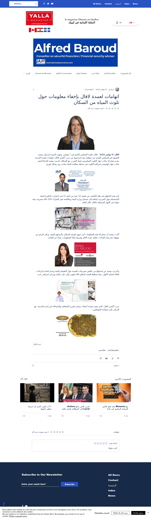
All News (114, 475)
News (111, 495)
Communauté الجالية (63, 73)
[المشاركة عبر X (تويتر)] (112, 358)
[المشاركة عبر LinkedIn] (106, 358)
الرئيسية (112, 485)
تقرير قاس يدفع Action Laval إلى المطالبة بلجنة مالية (76, 407)
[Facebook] (44, 3)
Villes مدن (95, 73)
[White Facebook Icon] (22, 506)
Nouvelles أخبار (109, 73)
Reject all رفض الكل (120, 513)
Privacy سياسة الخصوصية (18, 516)
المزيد (28, 73)
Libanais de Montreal (43, 73)
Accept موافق (138, 513)
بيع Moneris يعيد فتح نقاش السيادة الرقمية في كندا (115, 407)
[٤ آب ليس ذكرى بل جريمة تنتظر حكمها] (37, 392)
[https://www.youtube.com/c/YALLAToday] (26, 506)
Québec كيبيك (81, 73)
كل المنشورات (125, 73)
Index (111, 490)
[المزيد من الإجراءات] (33, 89)
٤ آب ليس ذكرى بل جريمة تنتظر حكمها (39, 407)
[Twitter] (48, 3)
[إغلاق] (148, 513)
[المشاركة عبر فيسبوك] (118, 358)
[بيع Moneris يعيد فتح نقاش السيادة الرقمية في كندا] (114, 392)
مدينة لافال (37, 344)
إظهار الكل (23, 379)
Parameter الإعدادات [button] (102, 513)
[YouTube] (52, 3)
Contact (113, 480)
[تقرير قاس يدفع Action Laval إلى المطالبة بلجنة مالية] (76, 392)
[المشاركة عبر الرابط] (101, 358)
